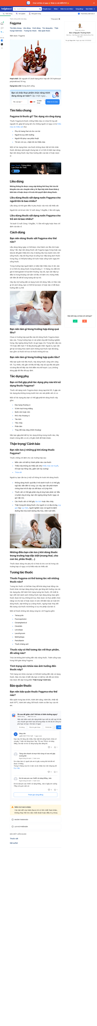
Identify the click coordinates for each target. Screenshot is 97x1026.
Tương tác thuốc (30, 31)
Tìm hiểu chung (15, 28)
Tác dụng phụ (47, 28)
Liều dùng (27, 28)
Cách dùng (36, 28)
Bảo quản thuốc (44, 31)
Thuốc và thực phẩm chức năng (18, 19)
